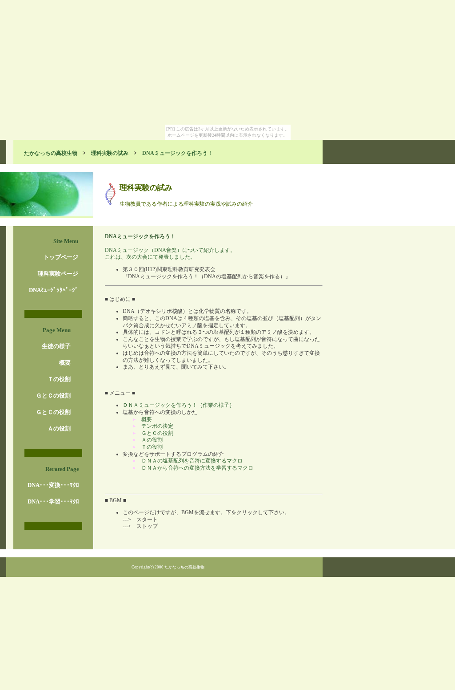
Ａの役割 (59, 428)
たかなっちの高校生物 (50, 153)
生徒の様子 (56, 346)
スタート (147, 519)
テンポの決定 (157, 426)
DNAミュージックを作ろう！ (177, 153)
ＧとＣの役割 (53, 395)
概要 (65, 362)
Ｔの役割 (59, 379)
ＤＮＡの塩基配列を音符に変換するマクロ (192, 461)
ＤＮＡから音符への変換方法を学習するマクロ (197, 468)
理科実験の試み (109, 153)
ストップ (147, 526)
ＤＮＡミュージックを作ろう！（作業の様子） (179, 405)
